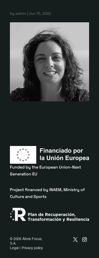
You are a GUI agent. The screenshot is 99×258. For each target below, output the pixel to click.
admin (20, 13)
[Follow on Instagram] (84, 239)
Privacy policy (32, 248)
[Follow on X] (75, 239)
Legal (14, 248)
